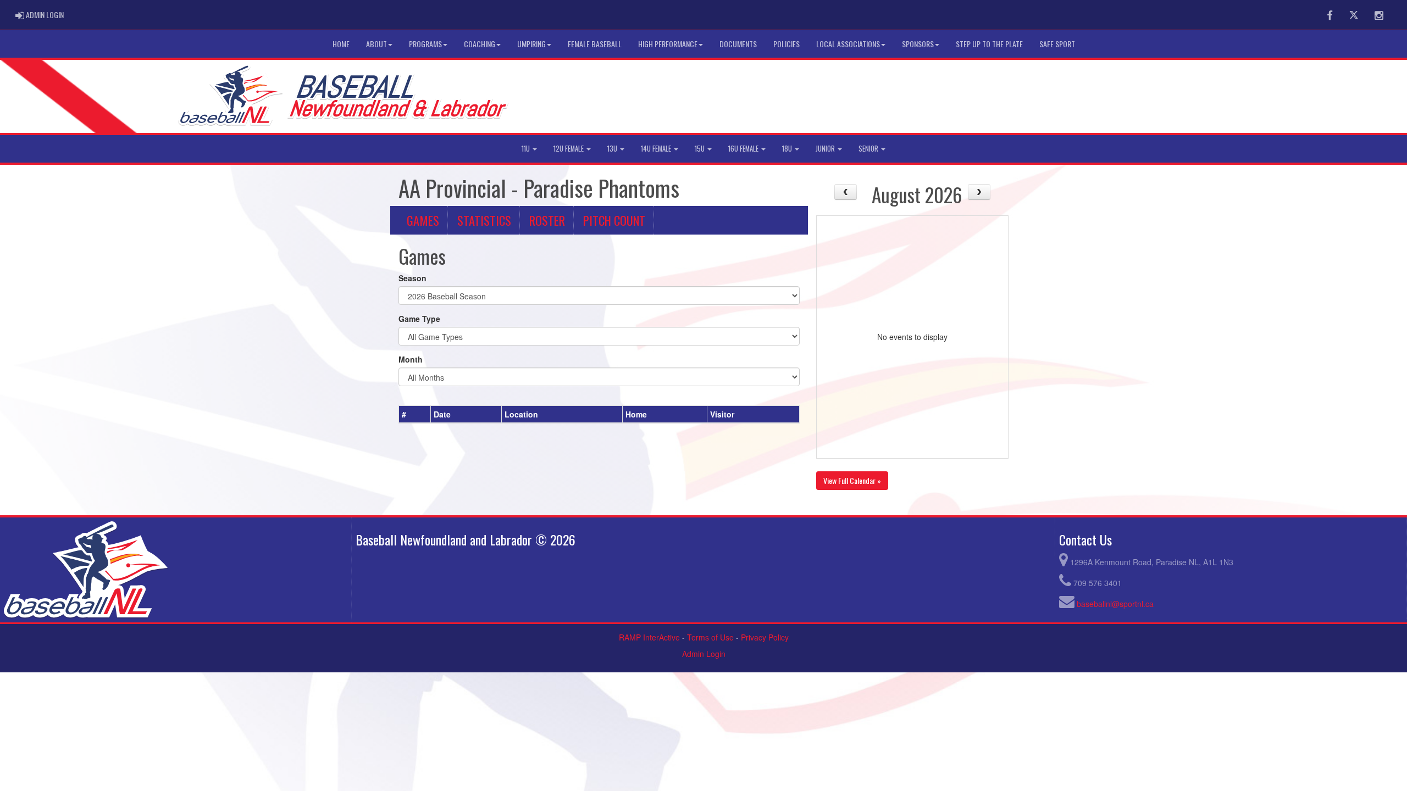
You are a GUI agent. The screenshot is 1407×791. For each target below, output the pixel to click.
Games (423, 220)
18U (788, 148)
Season (412, 277)
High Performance (667, 43)
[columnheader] (415, 414)
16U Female (744, 148)
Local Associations (848, 43)
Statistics (484, 220)
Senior (869, 148)
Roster (547, 220)
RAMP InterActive (649, 637)
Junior (826, 148)
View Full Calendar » (852, 480)
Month (410, 359)
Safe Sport (1057, 43)
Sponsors (918, 43)
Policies (786, 43)
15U (700, 148)
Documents (738, 43)
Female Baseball (595, 43)
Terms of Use (710, 637)
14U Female (657, 148)
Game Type (419, 318)
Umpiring (531, 43)
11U (526, 148)
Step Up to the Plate (989, 43)
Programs (425, 43)
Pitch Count (614, 220)
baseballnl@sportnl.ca (1115, 603)
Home (341, 43)
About (376, 43)
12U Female (569, 148)
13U (613, 148)
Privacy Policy (765, 637)
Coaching (479, 43)
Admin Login (703, 653)
